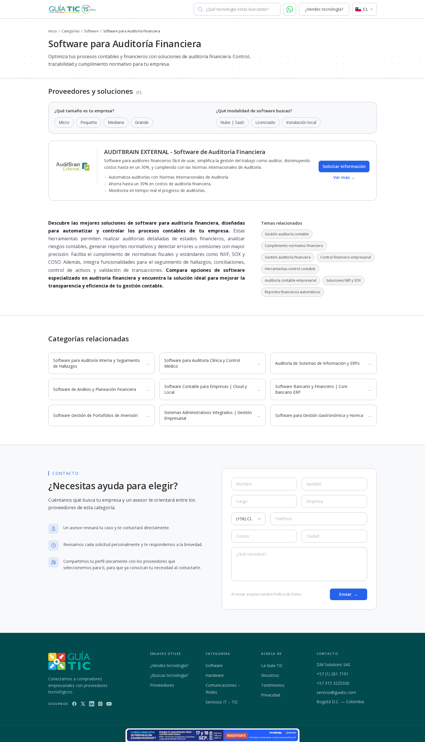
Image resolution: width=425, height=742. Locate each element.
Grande (142, 122)
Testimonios (272, 685)
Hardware (215, 675)
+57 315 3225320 (333, 683)
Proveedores (162, 685)
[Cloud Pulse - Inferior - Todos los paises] (212, 735)
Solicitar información (344, 166)
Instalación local (301, 122)
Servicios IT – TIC (222, 702)
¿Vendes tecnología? (324, 9)
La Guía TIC (272, 665)
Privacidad (270, 695)
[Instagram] (100, 703)
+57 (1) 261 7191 (332, 674)
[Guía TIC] (72, 9)
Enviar (348, 594)
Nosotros (270, 675)
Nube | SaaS (232, 122)
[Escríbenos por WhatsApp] (289, 9)
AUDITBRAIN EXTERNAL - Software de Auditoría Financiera (184, 152)
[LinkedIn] (91, 703)
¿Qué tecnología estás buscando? (237, 9)
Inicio (52, 31)
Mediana (116, 122)
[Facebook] (74, 703)
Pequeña (88, 122)
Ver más (344, 177)
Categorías (71, 31)
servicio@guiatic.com (336, 692)
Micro (64, 122)
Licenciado (265, 122)
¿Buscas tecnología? (169, 675)
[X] (83, 703)
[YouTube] (109, 703)
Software (91, 31)
